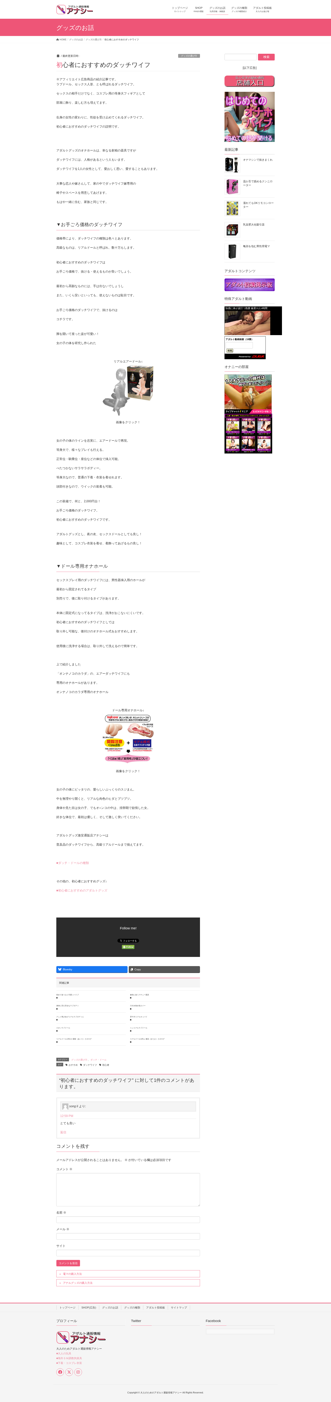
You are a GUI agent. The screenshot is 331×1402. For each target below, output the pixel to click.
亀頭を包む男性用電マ (256, 246)
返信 (63, 1132)
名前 (61, 1212)
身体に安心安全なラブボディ (67, 1006)
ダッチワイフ (90, 1065)
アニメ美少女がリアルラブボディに (70, 1017)
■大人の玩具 (63, 1353)
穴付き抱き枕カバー (138, 1006)
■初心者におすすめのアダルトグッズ (81, 890)
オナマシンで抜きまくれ (258, 159)
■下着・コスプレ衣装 (69, 1363)
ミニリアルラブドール (138, 1028)
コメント (64, 1169)
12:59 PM (66, 1116)
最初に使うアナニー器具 (139, 995)
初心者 (105, 1065)
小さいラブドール (63, 1028)
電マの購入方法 (72, 1273)
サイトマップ (179, 1307)
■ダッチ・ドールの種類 (72, 863)
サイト (61, 1245)
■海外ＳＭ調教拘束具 (69, 1358)
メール (62, 1229)
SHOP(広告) (88, 1307)
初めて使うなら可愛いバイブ (67, 995)
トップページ (67, 1307)
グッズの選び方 (189, 56)
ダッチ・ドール (98, 1059)
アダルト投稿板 (155, 1307)
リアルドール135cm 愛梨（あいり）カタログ (74, 1039)
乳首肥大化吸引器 (254, 224)
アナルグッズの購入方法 (80, 1282)
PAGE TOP (320, 1356)
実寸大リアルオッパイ (138, 1017)
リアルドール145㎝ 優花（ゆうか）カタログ (147, 1039)
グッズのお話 (110, 1307)
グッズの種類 (132, 1307)
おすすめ (73, 1065)
